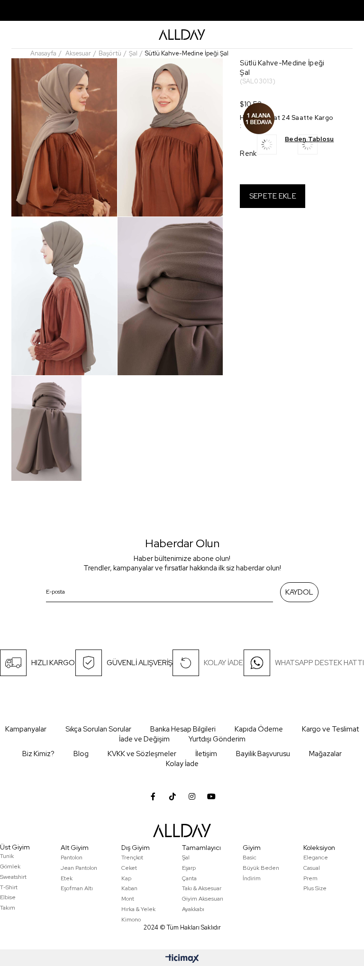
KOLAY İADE (223, 663)
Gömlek (10, 866)
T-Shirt (9, 887)
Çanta (189, 878)
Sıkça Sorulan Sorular (98, 729)
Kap (126, 878)
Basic (249, 857)
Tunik (7, 856)
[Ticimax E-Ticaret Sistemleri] (182, 959)
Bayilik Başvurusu (263, 753)
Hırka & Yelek (138, 909)
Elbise (8, 897)
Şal (186, 857)
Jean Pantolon (79, 868)
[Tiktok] (172, 796)
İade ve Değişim (144, 739)
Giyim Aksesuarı (202, 899)
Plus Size (315, 888)
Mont (127, 899)
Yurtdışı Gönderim (217, 739)
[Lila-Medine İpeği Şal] (277, 148)
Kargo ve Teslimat (330, 729)
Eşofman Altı (77, 888)
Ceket (129, 868)
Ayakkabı (193, 909)
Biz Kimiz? (38, 753)
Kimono (131, 919)
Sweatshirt (13, 877)
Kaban (129, 888)
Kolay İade (182, 763)
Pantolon (71, 857)
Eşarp (189, 868)
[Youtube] (211, 796)
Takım (7, 908)
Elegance (315, 857)
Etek (67, 878)
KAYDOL (299, 592)
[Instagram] (191, 796)
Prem (310, 878)
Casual (311, 868)
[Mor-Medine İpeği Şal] (318, 148)
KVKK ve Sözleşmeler (142, 753)
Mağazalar (325, 753)
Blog (81, 753)
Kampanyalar (25, 729)
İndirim (252, 878)
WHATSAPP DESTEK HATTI (319, 663)
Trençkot (132, 857)
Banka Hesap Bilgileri (183, 729)
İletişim (206, 753)
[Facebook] (153, 796)
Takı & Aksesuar (201, 888)
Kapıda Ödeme (259, 729)
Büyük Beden (261, 868)
